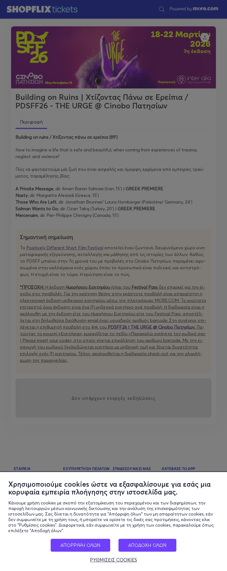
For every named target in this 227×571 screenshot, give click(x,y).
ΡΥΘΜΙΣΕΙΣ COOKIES (113, 560)
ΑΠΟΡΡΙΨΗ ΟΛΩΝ (80, 545)
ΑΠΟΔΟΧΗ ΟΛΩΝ (147, 545)
